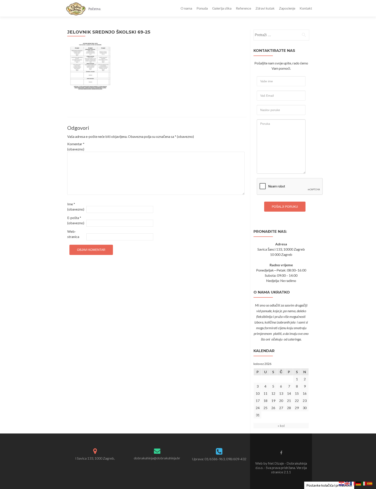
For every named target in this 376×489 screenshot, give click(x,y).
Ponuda (202, 8)
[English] (347, 483)
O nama (186, 8)
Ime (75, 206)
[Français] (353, 483)
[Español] (370, 483)
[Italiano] (364, 483)
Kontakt (306, 8)
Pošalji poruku (285, 206)
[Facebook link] (281, 452)
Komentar (75, 146)
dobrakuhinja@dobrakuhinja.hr (157, 458)
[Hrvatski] (341, 483)
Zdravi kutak (265, 8)
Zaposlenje (287, 8)
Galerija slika (222, 8)
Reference (243, 8)
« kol (281, 425)
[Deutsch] (358, 483)
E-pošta (75, 220)
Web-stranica (73, 234)
